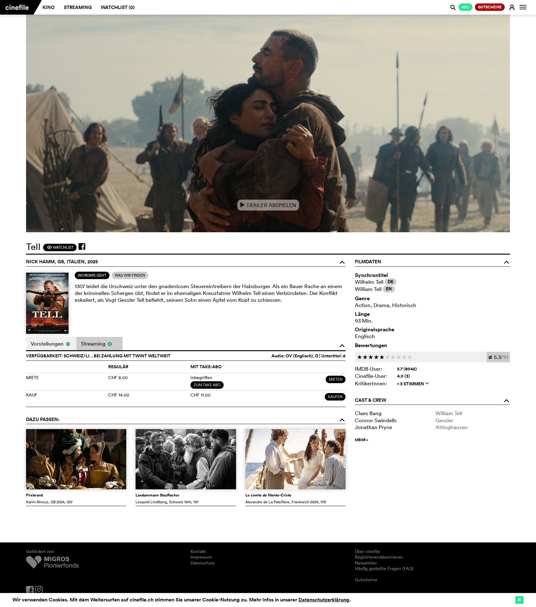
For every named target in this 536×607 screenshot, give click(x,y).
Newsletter (366, 563)
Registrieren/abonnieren (379, 557)
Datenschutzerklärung (323, 599)
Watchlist (60, 247)
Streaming (78, 7)
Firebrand (34, 495)
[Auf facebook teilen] (81, 246)
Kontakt (198, 551)
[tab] (92, 275)
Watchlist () (118, 7)
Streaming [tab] (94, 343)
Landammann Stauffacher (158, 495)
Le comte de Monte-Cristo (268, 495)
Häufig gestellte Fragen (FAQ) (384, 568)
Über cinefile (367, 551)
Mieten (335, 379)
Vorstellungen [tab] (48, 343)
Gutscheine (366, 579)
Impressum (201, 557)
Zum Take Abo (207, 384)
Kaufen (335, 396)
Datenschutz (202, 563)
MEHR (361, 440)
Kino (48, 7)
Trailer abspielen (268, 205)
